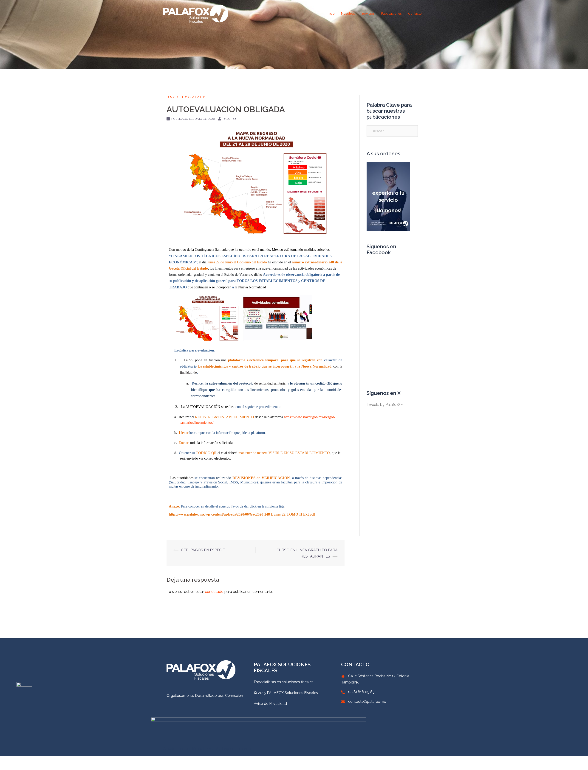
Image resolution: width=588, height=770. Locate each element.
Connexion (234, 695)
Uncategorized (186, 97)
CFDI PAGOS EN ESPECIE (203, 550)
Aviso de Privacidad (270, 703)
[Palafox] (195, 13)
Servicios (368, 13)
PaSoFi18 (230, 118)
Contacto (415, 13)
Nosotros (348, 13)
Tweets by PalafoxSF (385, 404)
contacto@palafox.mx (367, 701)
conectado (214, 591)
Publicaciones (391, 13)
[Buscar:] (392, 131)
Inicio (331, 13)
